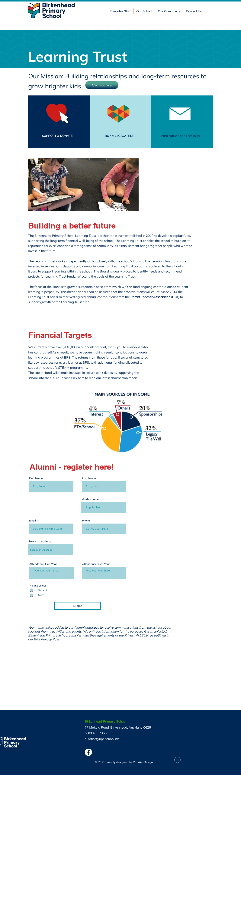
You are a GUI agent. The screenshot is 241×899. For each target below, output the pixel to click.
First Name (36, 478)
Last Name (89, 478)
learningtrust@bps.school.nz (181, 136)
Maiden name (90, 499)
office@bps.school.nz (103, 739)
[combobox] (50, 549)
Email (32, 520)
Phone (86, 520)
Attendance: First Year (43, 564)
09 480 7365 (97, 733)
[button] (120, 11)
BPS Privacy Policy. (48, 639)
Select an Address (40, 541)
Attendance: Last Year (96, 564)
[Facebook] (88, 752)
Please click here (73, 378)
